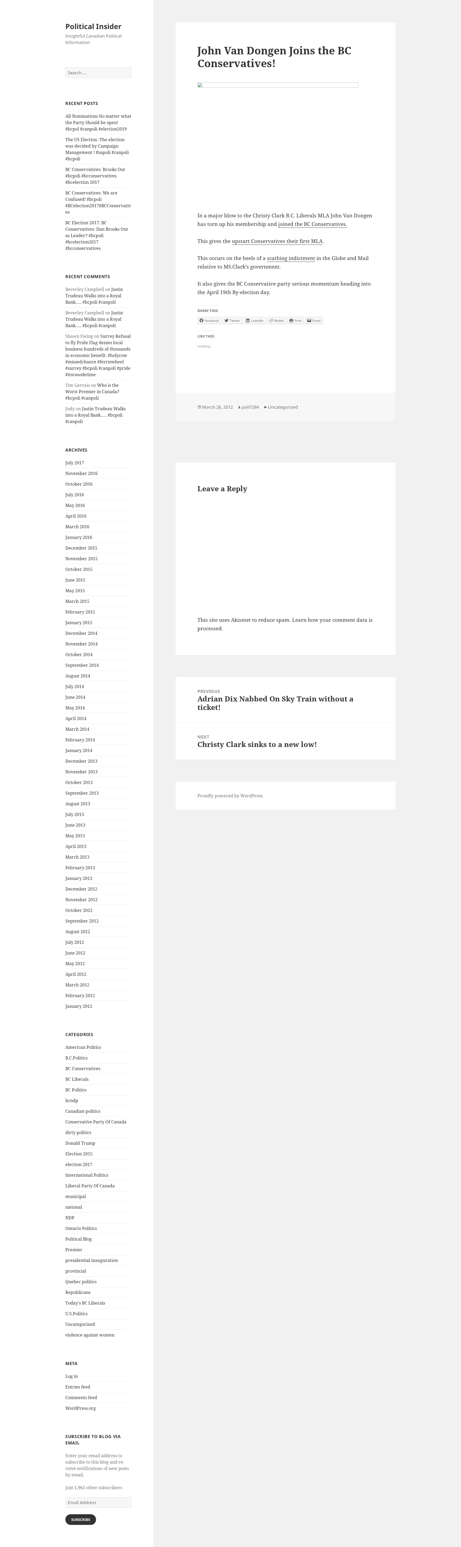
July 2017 (74, 463)
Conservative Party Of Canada (95, 1122)
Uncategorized (80, 1324)
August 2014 (77, 676)
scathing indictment (291, 258)
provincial (75, 1271)
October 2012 (79, 910)
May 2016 (75, 505)
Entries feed (77, 1387)
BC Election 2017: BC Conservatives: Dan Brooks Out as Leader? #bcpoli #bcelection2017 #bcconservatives (96, 235)
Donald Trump (80, 1143)
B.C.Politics (76, 1058)
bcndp (71, 1100)
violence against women (89, 1335)
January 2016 (78, 537)
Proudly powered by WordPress (230, 796)
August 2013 (77, 804)
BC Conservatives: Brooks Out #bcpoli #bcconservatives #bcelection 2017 (95, 176)
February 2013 (80, 868)
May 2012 (75, 964)
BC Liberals (77, 1079)
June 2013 (75, 825)
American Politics (83, 1047)
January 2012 (78, 1006)
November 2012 (81, 900)
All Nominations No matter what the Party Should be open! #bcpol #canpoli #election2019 (98, 122)
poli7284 (250, 407)
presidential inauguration (91, 1260)
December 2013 (81, 761)
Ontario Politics (81, 1228)
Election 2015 (79, 1154)
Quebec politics (81, 1282)
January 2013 (78, 878)
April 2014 (75, 718)
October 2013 (79, 782)
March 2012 (77, 985)
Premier (73, 1250)
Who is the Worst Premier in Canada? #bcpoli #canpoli (92, 391)
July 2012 (74, 942)
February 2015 (80, 612)
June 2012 (75, 953)
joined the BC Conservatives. (312, 224)
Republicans (77, 1292)
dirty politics (78, 1132)
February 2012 (80, 995)
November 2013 (81, 772)
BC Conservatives (82, 1068)
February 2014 (80, 740)
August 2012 (77, 932)
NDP (69, 1218)
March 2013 (77, 857)
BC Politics (75, 1090)
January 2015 (78, 623)
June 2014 (75, 697)
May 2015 (75, 591)
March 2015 (77, 601)
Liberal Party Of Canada (90, 1186)
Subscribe (80, 1519)
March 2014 (77, 729)
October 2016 (79, 484)
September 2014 (82, 665)
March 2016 (77, 527)
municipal (75, 1196)
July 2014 (74, 686)
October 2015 (79, 569)
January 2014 (78, 750)
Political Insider (93, 26)
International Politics (86, 1175)
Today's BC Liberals (85, 1303)
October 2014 (79, 654)
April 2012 (75, 974)
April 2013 (75, 846)
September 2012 (82, 921)
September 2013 (82, 793)
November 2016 (81, 473)
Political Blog (78, 1239)
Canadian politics (82, 1111)
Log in (71, 1376)
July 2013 (74, 814)
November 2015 (81, 559)
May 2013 (75, 836)
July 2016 (74, 495)
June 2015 (75, 580)
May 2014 (75, 708)
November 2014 (81, 644)
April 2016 (75, 516)
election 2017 (78, 1164)
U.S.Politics (76, 1314)
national (73, 1207)
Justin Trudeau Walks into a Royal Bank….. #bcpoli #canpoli (94, 295)
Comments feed (81, 1397)
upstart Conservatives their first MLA (277, 241)
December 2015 (81, 548)
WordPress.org (80, 1408)
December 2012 (81, 889)
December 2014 (81, 633)
